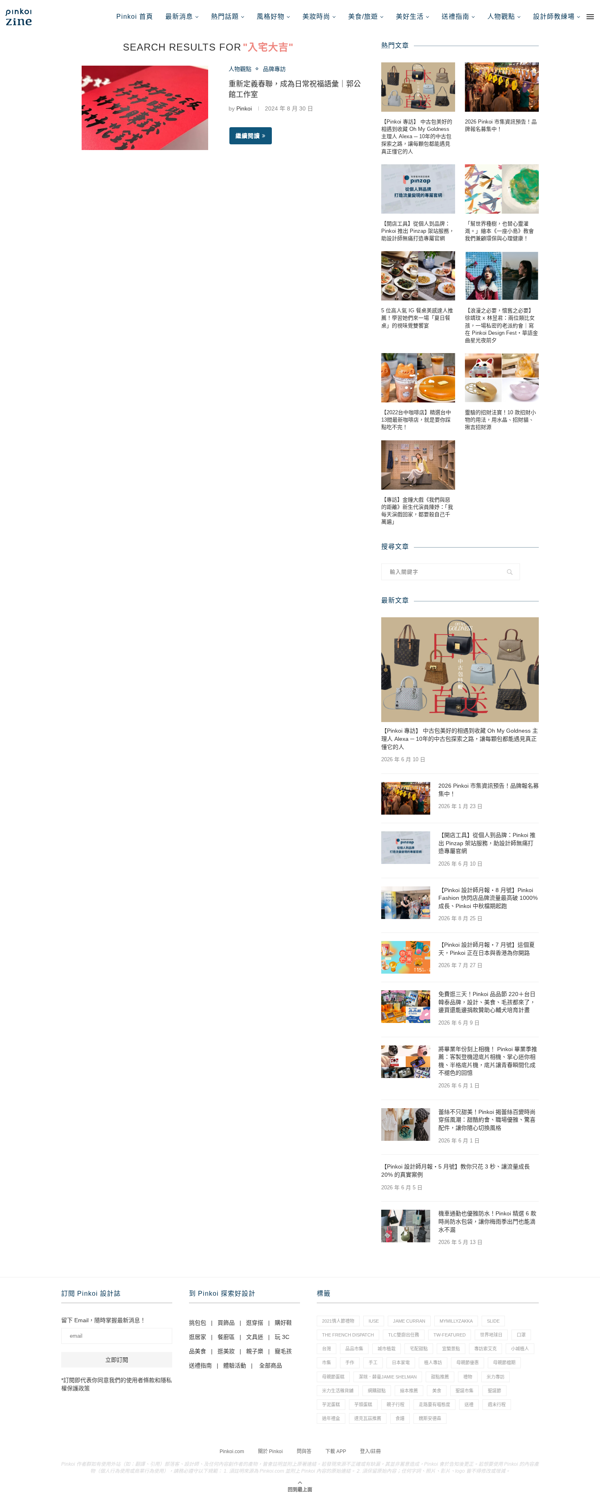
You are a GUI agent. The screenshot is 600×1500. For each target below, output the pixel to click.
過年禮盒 (331, 1418)
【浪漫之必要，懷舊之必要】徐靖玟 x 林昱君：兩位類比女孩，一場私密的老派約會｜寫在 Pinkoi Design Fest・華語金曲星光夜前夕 (501, 325)
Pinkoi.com (232, 1451)
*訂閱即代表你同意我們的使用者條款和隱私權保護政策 (116, 1384)
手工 (373, 1362)
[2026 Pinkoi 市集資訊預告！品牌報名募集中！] (502, 87)
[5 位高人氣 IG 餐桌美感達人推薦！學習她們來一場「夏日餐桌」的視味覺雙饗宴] (418, 275)
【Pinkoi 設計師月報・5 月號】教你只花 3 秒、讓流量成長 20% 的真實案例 (455, 1170)
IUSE (374, 1321)
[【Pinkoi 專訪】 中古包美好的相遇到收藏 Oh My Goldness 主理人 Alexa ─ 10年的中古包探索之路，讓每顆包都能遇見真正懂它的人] (418, 87)
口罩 (521, 1334)
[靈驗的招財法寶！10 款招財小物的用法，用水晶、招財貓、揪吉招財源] (502, 377)
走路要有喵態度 (434, 1404)
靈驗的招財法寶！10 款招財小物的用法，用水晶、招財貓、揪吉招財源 (500, 419)
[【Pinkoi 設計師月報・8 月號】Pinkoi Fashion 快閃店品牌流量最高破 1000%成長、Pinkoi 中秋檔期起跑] (405, 902)
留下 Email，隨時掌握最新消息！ (103, 1320)
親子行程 (395, 1404)
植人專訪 (433, 1362)
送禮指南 (455, 16)
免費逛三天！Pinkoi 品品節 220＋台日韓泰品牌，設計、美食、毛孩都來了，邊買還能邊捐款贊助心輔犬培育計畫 (487, 1002)
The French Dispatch (348, 1334)
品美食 (197, 1351)
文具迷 (254, 1337)
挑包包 (197, 1322)
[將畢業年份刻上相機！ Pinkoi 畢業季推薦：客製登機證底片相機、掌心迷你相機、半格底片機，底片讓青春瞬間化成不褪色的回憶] (405, 1061)
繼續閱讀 (248, 136)
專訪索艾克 (485, 1348)
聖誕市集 (464, 1390)
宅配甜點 (419, 1348)
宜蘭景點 (451, 1348)
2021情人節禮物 (338, 1321)
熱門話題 (225, 16)
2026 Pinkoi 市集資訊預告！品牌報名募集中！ (501, 125)
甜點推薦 (440, 1376)
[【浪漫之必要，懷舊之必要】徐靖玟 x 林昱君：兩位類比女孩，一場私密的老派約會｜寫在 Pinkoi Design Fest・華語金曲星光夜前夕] (502, 275)
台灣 (326, 1348)
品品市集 (354, 1348)
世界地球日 (491, 1334)
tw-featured (449, 1334)
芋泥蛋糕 (331, 1404)
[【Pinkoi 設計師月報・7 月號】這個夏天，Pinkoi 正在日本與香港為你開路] (405, 957)
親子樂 (254, 1351)
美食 (436, 1390)
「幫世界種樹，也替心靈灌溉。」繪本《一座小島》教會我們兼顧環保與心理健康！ (499, 231)
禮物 (467, 1376)
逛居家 (197, 1337)
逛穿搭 (254, 1322)
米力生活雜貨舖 (337, 1390)
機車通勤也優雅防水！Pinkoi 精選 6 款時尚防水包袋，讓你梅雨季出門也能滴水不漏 (487, 1221)
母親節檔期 (504, 1362)
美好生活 (410, 16)
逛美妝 (226, 1351)
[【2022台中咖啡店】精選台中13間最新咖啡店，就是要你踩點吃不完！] (418, 377)
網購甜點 (377, 1390)
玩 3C (282, 1337)
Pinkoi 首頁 (134, 16)
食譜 (400, 1418)
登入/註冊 (370, 1451)
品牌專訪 (274, 69)
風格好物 (270, 16)
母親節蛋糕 (333, 1376)
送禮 (468, 1404)
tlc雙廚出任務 (403, 1334)
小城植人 (520, 1348)
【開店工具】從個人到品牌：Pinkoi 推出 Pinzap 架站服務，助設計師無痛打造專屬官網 (417, 231)
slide (493, 1321)
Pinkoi (244, 108)
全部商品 (270, 1365)
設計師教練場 (554, 16)
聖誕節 (494, 1390)
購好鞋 (283, 1322)
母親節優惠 (467, 1362)
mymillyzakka (456, 1321)
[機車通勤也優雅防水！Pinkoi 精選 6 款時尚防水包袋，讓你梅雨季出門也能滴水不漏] (405, 1226)
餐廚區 (226, 1337)
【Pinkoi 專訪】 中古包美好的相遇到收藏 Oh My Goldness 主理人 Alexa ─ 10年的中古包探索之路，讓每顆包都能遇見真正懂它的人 (416, 137)
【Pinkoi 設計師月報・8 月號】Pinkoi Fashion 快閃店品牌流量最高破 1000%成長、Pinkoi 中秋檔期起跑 (488, 898)
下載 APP (335, 1451)
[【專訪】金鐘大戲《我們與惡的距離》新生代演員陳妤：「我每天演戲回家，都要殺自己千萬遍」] (418, 465)
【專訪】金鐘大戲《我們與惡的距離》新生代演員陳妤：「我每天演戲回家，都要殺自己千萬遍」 (417, 511)
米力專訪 (495, 1376)
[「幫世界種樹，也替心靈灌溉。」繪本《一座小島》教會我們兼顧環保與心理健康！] (502, 189)
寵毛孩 (283, 1351)
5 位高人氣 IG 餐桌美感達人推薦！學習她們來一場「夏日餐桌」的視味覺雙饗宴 (417, 317)
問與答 (304, 1451)
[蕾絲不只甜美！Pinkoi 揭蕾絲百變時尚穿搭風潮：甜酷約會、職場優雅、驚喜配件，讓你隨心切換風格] (405, 1124)
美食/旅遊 (363, 16)
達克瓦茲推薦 (367, 1418)
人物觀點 (501, 16)
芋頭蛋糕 (363, 1404)
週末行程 (497, 1404)
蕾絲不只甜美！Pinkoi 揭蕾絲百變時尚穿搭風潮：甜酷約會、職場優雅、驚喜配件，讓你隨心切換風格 (487, 1120)
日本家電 (401, 1362)
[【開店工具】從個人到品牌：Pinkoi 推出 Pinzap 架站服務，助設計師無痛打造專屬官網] (418, 189)
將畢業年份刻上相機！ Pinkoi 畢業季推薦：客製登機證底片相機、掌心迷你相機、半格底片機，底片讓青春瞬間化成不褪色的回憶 (487, 1061)
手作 (349, 1362)
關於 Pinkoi (270, 1451)
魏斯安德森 (430, 1418)
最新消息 (179, 16)
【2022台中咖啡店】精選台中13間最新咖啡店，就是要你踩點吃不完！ (416, 419)
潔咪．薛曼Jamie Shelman (388, 1376)
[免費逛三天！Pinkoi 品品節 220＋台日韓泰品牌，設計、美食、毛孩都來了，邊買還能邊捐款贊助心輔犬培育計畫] (405, 1006)
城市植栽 (387, 1348)
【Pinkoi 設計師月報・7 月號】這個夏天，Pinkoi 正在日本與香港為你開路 (486, 948)
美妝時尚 (316, 16)
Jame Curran (409, 1321)
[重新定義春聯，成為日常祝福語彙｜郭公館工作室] (145, 108)
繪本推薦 (409, 1390)
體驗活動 (234, 1365)
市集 (326, 1362)
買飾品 (226, 1322)
